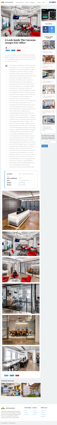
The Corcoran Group (10, 55)
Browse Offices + (20, 2)
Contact (26, 414)
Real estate (17, 47)
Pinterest (43, 416)
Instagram (43, 414)
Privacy (26, 412)
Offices (34, 410)
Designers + (33, 2)
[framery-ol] (48, 15)
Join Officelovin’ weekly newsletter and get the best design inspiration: (48, 137)
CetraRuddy (10, 59)
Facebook (43, 410)
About (43, 2)
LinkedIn (43, 412)
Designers (35, 412)
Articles (39, 2)
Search (27, 2)
